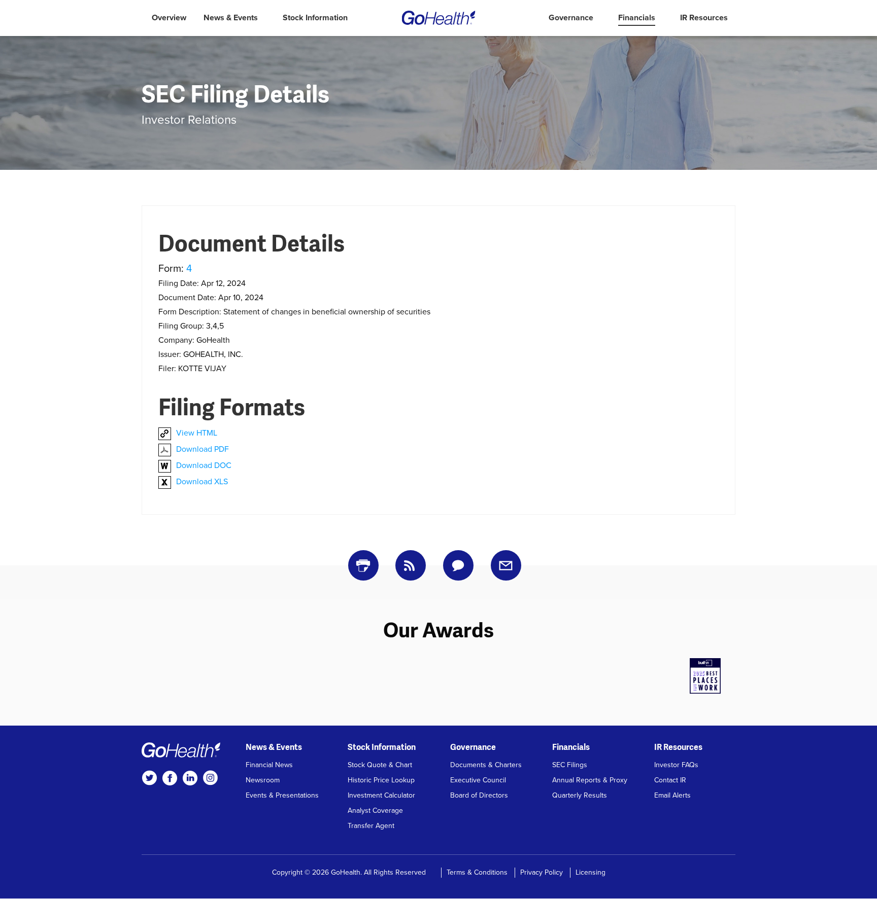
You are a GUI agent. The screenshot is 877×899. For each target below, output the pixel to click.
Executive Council (478, 780)
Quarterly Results (579, 795)
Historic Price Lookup (381, 780)
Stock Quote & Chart (380, 765)
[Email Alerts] (506, 565)
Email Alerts (672, 795)
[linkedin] (189, 777)
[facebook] (169, 777)
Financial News (269, 765)
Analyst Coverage (375, 810)
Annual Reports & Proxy (589, 780)
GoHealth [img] (439, 17)
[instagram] (210, 777)
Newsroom (263, 780)
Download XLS (202, 482)
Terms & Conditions (477, 872)
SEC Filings (569, 765)
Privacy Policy (541, 872)
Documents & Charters (486, 765)
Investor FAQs (676, 765)
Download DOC (203, 465)
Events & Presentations (282, 795)
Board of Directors (479, 795)
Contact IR (670, 780)
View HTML (196, 433)
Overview (169, 18)
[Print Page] (363, 565)
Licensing (590, 872)
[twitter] (149, 777)
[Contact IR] (458, 565)
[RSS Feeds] (410, 565)
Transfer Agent (371, 825)
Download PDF (202, 449)
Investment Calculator (381, 795)
